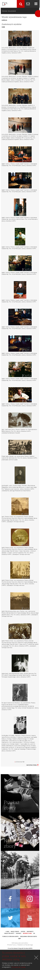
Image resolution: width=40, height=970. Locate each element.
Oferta (23, 931)
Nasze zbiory (15, 931)
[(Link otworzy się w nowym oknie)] (10, 898)
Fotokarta (4, 4)
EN (34, 933)
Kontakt (18, 933)
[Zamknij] (36, 957)
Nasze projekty (9, 933)
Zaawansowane (21, 4)
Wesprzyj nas (27, 933)
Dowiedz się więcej (18, 967)
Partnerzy (30, 931)
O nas (7, 931)
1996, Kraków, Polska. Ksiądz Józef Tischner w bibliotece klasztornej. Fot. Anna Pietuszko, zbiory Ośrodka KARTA (19, 164)
